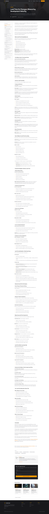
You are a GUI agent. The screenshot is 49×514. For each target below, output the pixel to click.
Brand (30, 506)
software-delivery (23, 453)
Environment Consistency (8, 47)
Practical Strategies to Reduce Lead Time (8, 36)
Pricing (22, 506)
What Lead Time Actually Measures (7, 25)
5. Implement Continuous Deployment (8, 40)
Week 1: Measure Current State (9, 55)
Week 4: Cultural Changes (8, 57)
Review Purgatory (7, 30)
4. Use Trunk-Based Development (9, 39)
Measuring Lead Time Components (7, 49)
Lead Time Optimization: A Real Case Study (8, 42)
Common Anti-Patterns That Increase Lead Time (8, 52)
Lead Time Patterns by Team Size (8, 50)
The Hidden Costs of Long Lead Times (8, 27)
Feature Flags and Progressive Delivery (9, 45)
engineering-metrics (17, 453)
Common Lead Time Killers (7, 28)
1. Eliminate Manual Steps (8, 37)
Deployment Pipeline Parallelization (8, 46)
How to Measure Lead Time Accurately (8, 34)
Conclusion (6, 58)
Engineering (14, 5)
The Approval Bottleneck (8, 29)
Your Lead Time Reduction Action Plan (8, 54)
